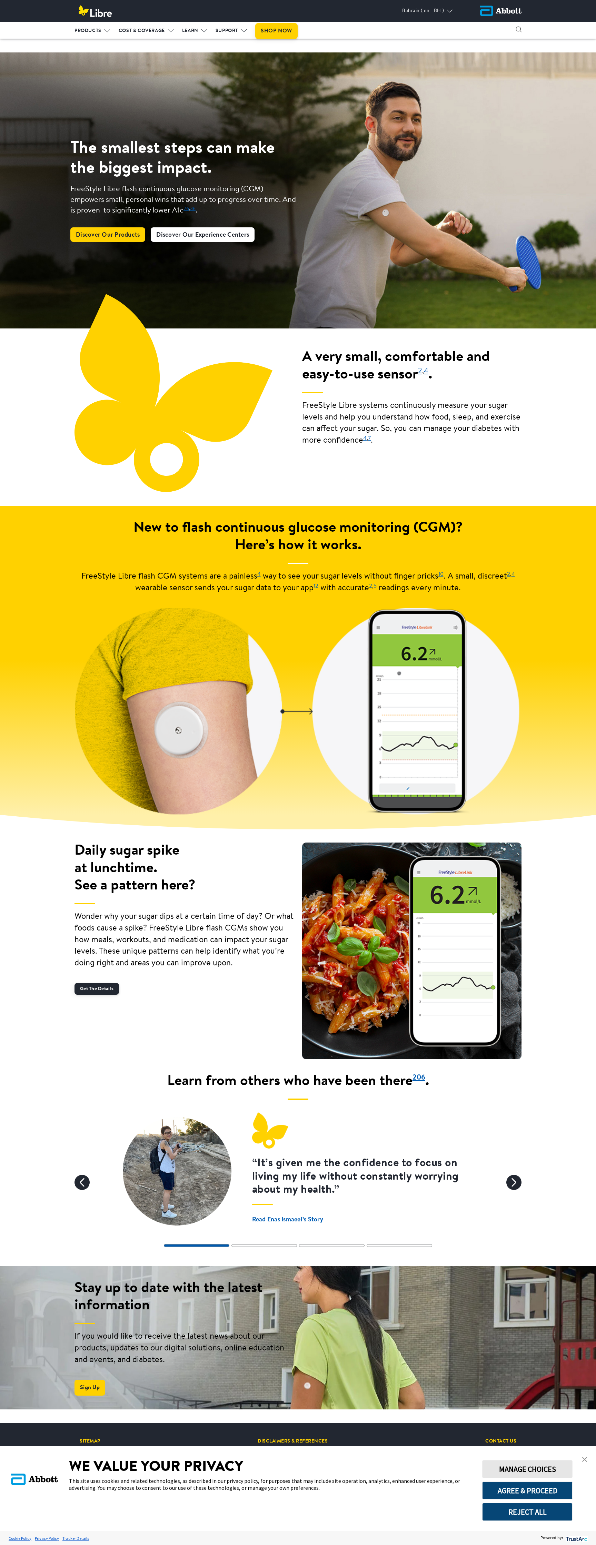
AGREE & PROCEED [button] (527, 1490)
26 (186, 208)
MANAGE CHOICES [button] (527, 1469)
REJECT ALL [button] (527, 1512)
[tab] (196, 1245)
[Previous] (82, 1182)
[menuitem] (92, 29)
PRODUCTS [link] (87, 31)
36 (193, 208)
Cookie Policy (20, 1538)
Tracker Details (75, 1538)
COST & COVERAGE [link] (142, 31)
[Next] (514, 1182)
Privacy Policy (47, 1538)
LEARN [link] (190, 31)
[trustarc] (576, 1538)
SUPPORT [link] (227, 31)
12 (316, 586)
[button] (519, 29)
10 (441, 574)
